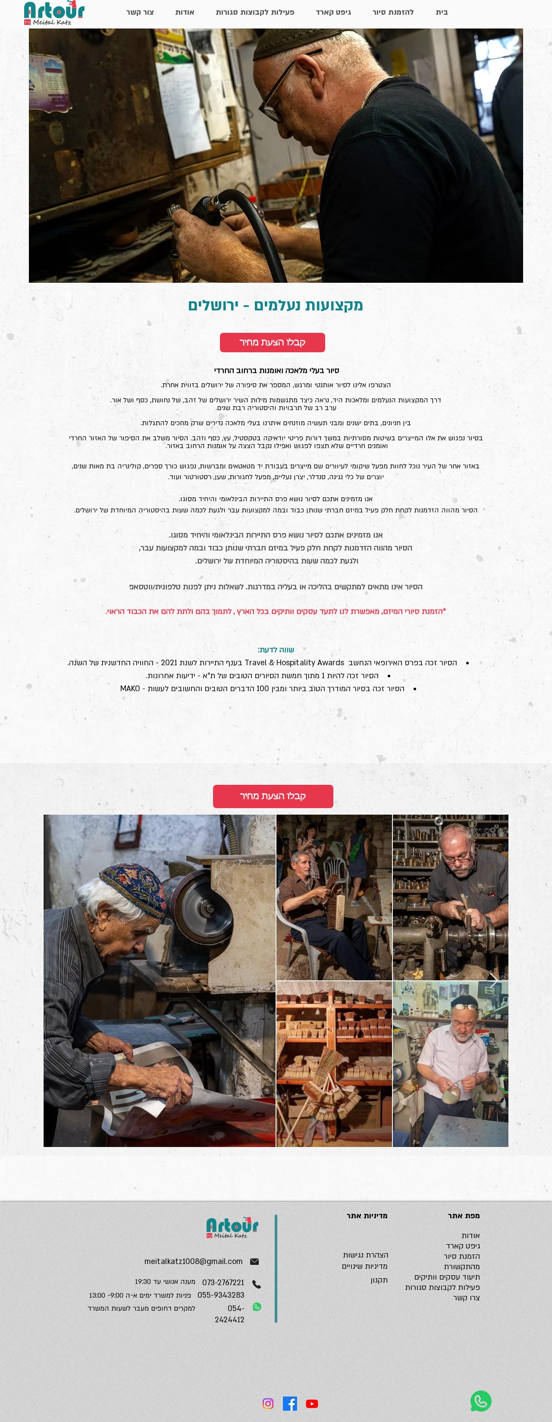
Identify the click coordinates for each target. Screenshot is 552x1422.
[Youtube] (312, 1404)
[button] (272, 342)
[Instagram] (268, 1404)
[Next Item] (494, 981)
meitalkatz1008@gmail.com (193, 1262)
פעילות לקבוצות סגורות (442, 1287)
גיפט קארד (463, 1246)
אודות (470, 1236)
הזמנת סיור (462, 1256)
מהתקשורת (462, 1267)
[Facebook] (290, 1404)
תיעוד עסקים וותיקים (447, 1277)
